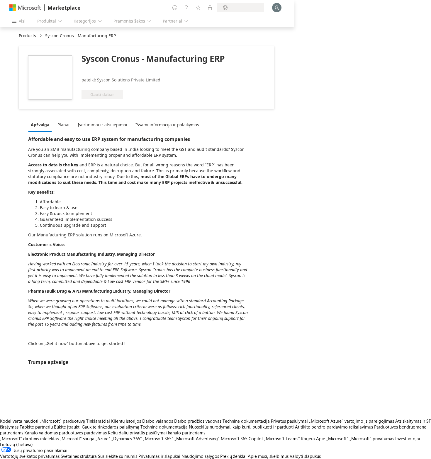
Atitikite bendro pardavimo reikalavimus (334, 427)
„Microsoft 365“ (158, 438)
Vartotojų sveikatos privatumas (30, 456)
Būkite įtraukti (67, 427)
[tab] (41, 124)
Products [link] (27, 35)
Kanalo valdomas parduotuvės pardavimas (65, 433)
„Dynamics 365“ (126, 438)
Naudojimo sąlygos (200, 456)
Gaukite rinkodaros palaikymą (110, 427)
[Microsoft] (25, 7)
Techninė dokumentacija (246, 421)
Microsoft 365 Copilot (242, 438)
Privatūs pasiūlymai (289, 421)
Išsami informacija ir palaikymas (167, 124)
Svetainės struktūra (79, 456)
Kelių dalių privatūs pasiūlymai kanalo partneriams (156, 433)
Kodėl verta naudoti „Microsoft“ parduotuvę (42, 421)
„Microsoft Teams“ (282, 438)
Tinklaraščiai (98, 421)
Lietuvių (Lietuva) (16, 444)
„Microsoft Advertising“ (197, 438)
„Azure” (103, 438)
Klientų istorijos (126, 421)
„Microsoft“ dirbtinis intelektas (29, 438)
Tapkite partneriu (36, 427)
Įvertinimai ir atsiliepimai (102, 124)
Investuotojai (407, 438)
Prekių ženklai (233, 456)
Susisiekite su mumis (117, 456)
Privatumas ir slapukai (159, 456)
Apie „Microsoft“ (332, 438)
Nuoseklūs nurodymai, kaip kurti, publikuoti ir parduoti (241, 427)
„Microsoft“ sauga (77, 438)
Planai (63, 124)
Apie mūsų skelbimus (268, 456)
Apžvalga (40, 124)
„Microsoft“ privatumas (371, 438)
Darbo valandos (157, 421)
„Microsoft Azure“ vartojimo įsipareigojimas (352, 421)
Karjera (308, 438)
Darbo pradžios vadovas (197, 421)
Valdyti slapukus (305, 456)
